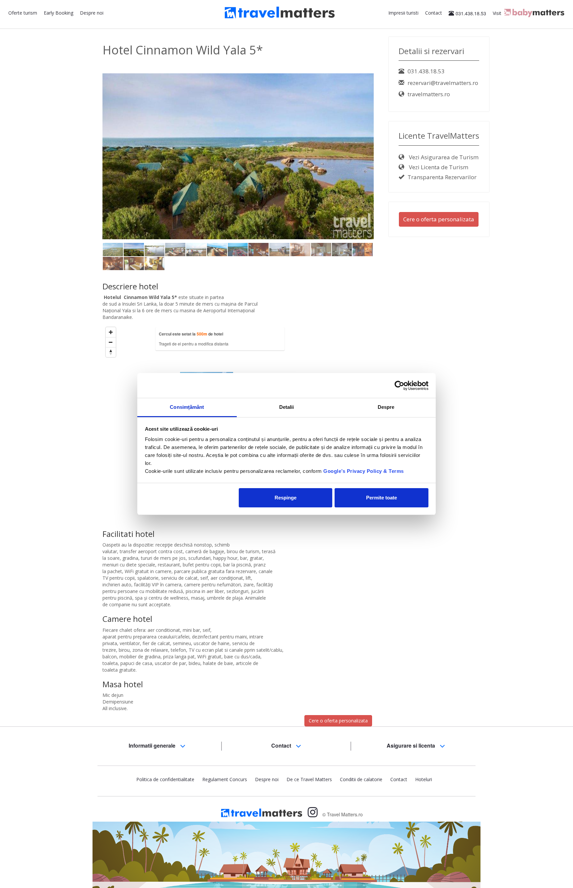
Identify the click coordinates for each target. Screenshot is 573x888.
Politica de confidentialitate (165, 779)
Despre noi (91, 13)
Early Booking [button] (58, 13)
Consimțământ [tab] (187, 407)
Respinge (285, 497)
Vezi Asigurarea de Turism (443, 157)
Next (385, 156)
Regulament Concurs (224, 779)
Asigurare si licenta (411, 745)
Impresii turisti (403, 13)
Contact (433, 13)
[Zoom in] (111, 332)
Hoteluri (423, 779)
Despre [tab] (386, 407)
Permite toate (381, 497)
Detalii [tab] (286, 407)
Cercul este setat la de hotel (191, 334)
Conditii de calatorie (361, 779)
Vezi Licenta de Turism (438, 167)
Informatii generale (153, 745)
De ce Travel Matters (309, 779)
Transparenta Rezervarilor (442, 177)
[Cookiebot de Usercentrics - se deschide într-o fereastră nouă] (399, 386)
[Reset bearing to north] (111, 352)
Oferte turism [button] (22, 13)
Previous (92, 156)
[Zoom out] (111, 342)
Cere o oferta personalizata (338, 720)
